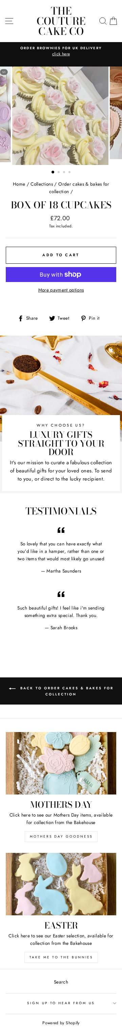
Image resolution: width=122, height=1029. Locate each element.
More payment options (61, 289)
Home (19, 184)
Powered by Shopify (60, 1023)
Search (61, 981)
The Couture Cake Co (61, 21)
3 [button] (64, 172)
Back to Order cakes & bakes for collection (66, 691)
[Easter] (61, 884)
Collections (41, 184)
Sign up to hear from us (61, 1003)
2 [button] (59, 172)
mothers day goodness (61, 836)
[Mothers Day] (61, 763)
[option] (64, 54)
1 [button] (53, 172)
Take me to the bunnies (61, 957)
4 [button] (70, 172)
